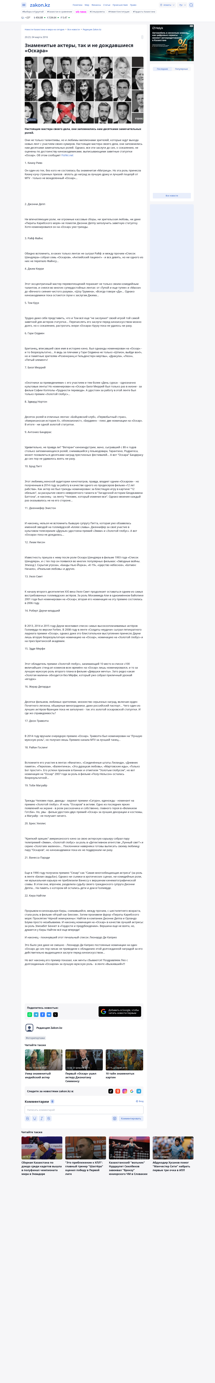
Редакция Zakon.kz (92, 29)
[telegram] (36, 1014)
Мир (87, 5)
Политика (77, 5)
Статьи (106, 5)
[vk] (49, 1014)
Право (133, 5)
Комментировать (131, 1118)
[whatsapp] (29, 1014)
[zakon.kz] (40, 5)
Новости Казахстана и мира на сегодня (44, 29)
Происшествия (120, 5)
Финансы (96, 5)
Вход (141, 1101)
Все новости (73, 29)
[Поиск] (191, 5)
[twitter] (55, 1014)
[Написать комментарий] (84, 1110)
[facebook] (42, 1014)
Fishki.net (67, 155)
